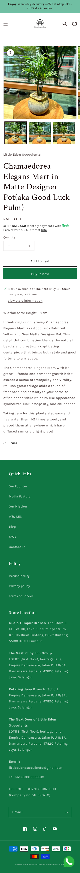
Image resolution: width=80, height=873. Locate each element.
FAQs (12, 537)
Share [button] (12, 443)
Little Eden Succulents (34, 864)
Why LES (15, 516)
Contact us (17, 547)
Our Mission (18, 506)
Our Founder (18, 486)
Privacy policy (19, 586)
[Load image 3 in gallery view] (64, 132)
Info (44, 230)
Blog (12, 526)
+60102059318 (32, 777)
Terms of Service (21, 596)
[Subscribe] (66, 812)
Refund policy (19, 576)
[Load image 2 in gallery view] (40, 132)
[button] (5, 24)
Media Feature (19, 496)
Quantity (9, 237)
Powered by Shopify (55, 864)
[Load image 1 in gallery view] (15, 132)
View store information (25, 301)
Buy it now (40, 274)
